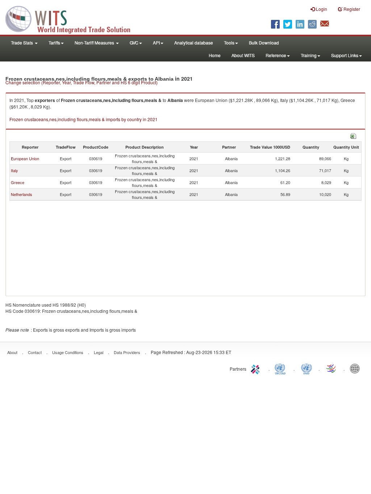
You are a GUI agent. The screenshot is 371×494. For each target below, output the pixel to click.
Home (215, 55)
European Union (25, 158)
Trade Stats (22, 42)
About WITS (243, 55)
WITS (72, 18)
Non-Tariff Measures (95, 42)
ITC (256, 368)
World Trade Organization (331, 368)
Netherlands (21, 194)
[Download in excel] (353, 135)
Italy (14, 170)
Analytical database (193, 42)
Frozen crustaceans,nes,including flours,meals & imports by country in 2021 (83, 119)
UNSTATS (306, 368)
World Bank (356, 368)
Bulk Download (264, 42)
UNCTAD (281, 368)
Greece (17, 182)
